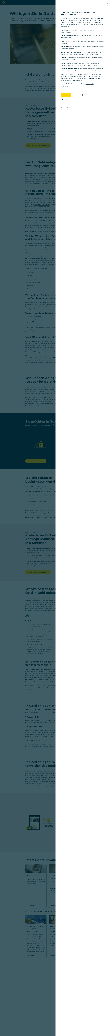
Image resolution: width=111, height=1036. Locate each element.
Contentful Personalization (69, 68)
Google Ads (64, 46)
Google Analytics (66, 52)
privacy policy (89, 84)
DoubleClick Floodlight (68, 35)
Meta (62, 41)
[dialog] (55, 518)
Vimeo (63, 63)
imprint (65, 86)
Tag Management (66, 30)
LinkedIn (64, 57)
